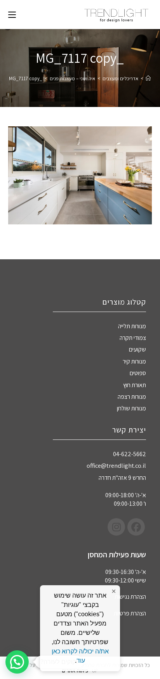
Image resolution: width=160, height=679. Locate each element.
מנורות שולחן (131, 408)
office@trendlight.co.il (116, 466)
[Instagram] (116, 527)
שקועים (137, 349)
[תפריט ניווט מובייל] (12, 14)
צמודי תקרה (133, 338)
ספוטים (138, 373)
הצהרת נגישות (130, 597)
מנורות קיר (134, 361)
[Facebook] (136, 527)
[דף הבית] (148, 78)
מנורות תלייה (132, 326)
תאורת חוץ (134, 385)
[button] (17, 662)
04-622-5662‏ (129, 454)
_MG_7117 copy (25, 78)
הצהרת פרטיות (130, 613)
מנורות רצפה (132, 397)
